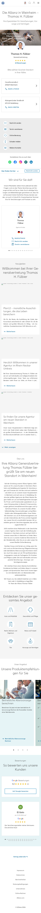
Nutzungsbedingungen (20, 884)
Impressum (20, 870)
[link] (12, 135)
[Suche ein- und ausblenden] (29, 3)
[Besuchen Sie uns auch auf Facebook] (15, 162)
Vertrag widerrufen (19, 857)
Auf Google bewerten (20, 791)
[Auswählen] (36, 86)
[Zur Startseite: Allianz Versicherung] (3, 3)
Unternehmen (20, 889)
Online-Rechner (20, 893)
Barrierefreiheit (20, 880)
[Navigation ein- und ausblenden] (38, 3)
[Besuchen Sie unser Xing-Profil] (25, 162)
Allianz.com (20, 898)
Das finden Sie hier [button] (9, 171)
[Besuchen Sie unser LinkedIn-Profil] (31, 162)
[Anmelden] (34, 3)
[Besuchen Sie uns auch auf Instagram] (20, 162)
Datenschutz (20, 875)
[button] (20, 45)
